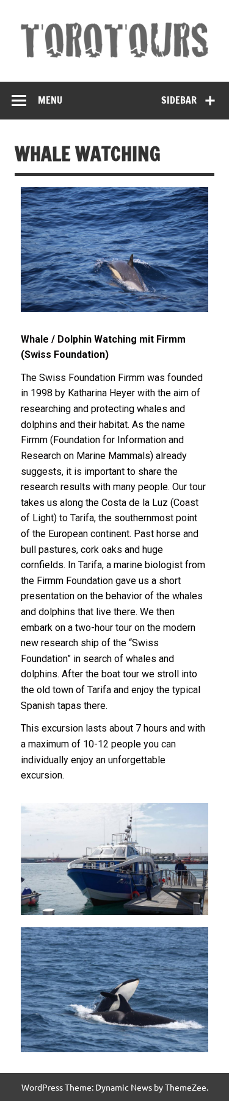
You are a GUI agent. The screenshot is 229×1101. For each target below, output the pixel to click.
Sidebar (179, 100)
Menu (50, 100)
